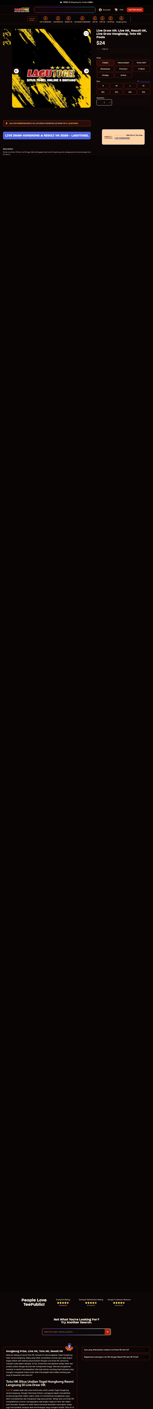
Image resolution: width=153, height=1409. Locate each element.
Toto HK (9, 1390)
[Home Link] (22, 10)
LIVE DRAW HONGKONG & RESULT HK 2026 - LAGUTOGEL (47, 135)
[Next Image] (86, 71)
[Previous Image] (16, 71)
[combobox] (62, 10)
